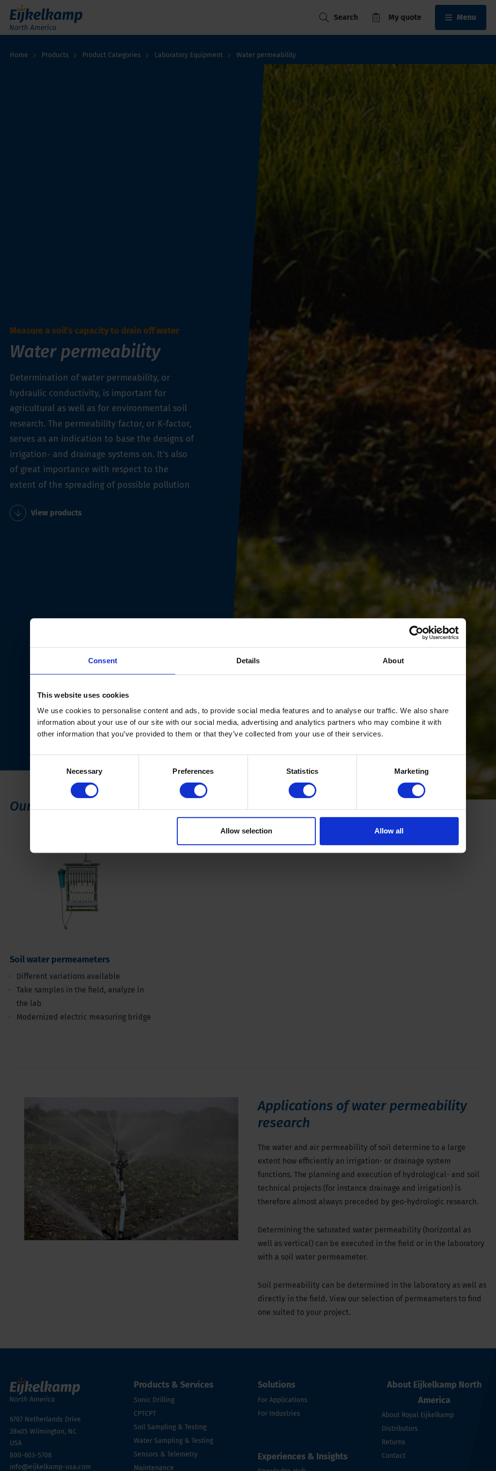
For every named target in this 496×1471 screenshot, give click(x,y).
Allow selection (246, 831)
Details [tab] (248, 660)
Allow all (388, 831)
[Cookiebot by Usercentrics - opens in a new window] (416, 632)
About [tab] (393, 660)
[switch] (193, 790)
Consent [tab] (102, 660)
